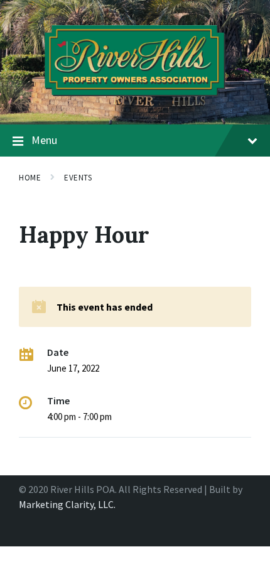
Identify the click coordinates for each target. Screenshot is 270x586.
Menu (44, 140)
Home (30, 177)
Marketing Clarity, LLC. (67, 504)
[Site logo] (135, 100)
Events (78, 177)
